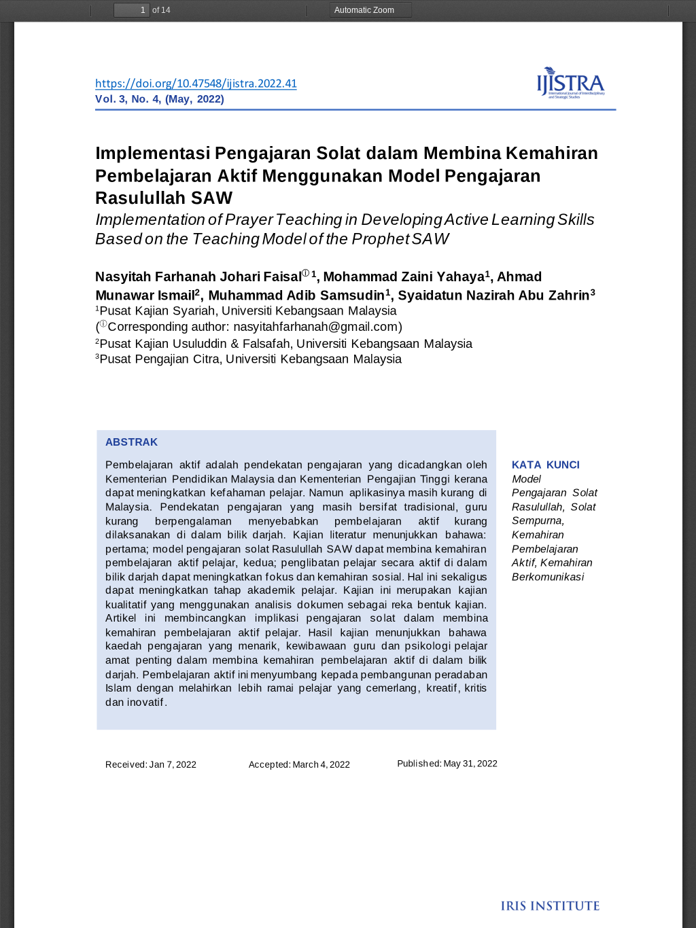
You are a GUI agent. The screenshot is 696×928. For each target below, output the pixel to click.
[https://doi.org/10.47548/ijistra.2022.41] (196, 83)
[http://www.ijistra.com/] (571, 88)
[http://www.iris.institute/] (550, 906)
